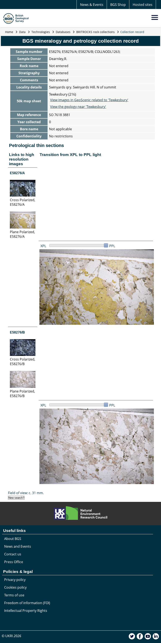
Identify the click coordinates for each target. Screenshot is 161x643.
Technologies (40, 32)
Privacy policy (15, 579)
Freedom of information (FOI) (27, 603)
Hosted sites (142, 4)
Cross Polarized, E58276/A (22, 202)
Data (22, 32)
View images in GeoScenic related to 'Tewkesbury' (89, 100)
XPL (43, 246)
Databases (63, 32)
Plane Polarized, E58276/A (22, 234)
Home (9, 32)
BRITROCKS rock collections (95, 32)
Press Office (13, 562)
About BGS (12, 538)
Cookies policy (15, 587)
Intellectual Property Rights (25, 610)
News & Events (91, 4)
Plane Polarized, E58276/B (22, 393)
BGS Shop (118, 4)
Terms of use (14, 595)
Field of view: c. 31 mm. (26, 493)
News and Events (17, 546)
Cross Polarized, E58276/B (22, 361)
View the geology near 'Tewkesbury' (78, 106)
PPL (112, 246)
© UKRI (11, 636)
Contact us (12, 554)
